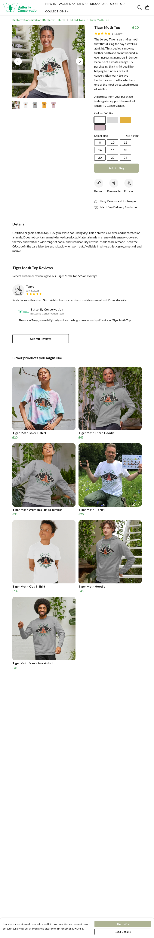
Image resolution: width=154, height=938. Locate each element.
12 (125, 142)
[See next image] (79, 61)
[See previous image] (18, 61)
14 (100, 150)
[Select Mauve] (100, 127)
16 (112, 150)
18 (125, 150)
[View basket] (147, 7)
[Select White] (100, 120)
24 (125, 157)
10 (112, 142)
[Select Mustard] (125, 120)
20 (100, 157)
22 (112, 157)
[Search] (139, 7)
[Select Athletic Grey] (112, 120)
